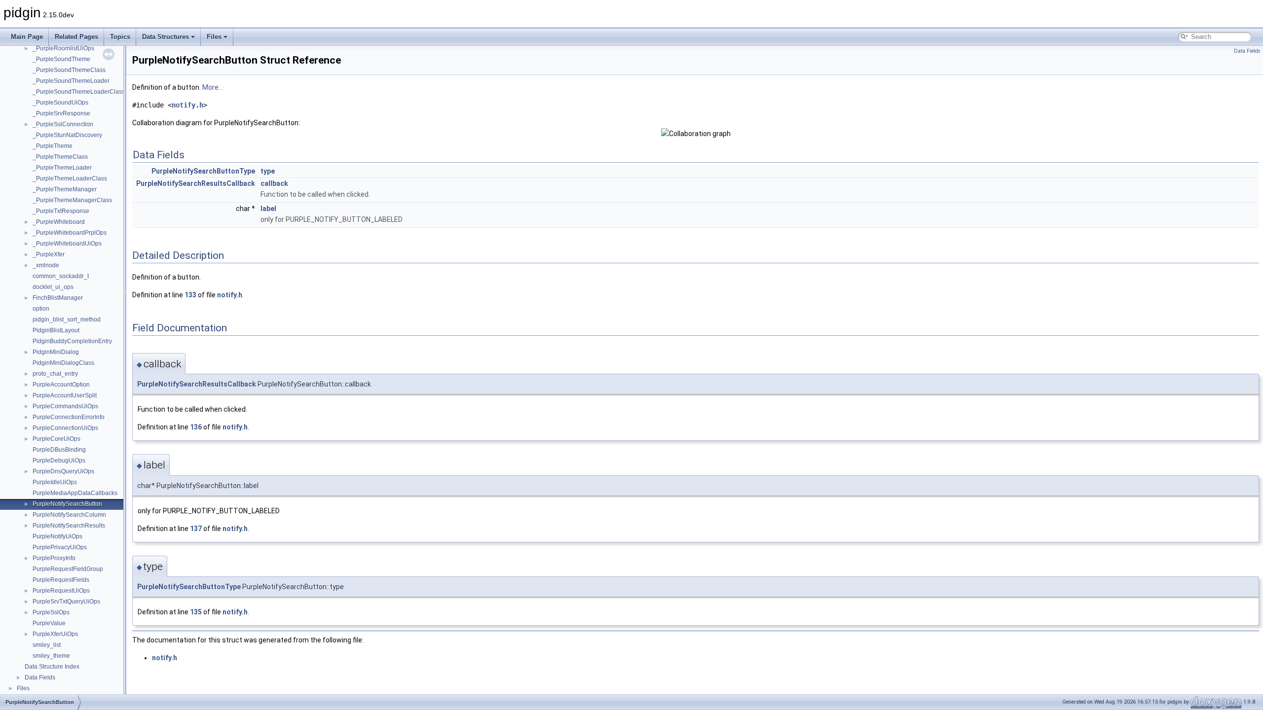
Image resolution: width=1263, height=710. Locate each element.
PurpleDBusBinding (59, 449)
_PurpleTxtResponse (61, 211)
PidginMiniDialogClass (63, 362)
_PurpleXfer (49, 254)
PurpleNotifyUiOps (57, 536)
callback (274, 183)
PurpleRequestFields (61, 579)
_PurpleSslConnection (63, 124)
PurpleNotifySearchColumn (69, 514)
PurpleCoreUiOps (56, 438)
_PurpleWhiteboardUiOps (67, 243)
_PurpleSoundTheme (61, 59)
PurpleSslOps (51, 612)
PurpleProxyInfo (54, 558)
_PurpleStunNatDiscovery (67, 135)
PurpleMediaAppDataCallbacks (75, 493)
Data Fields (40, 677)
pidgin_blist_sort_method (67, 319)
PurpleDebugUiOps (59, 460)
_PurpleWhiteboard (59, 221)
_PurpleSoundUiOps (60, 102)
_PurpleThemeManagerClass (72, 200)
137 (196, 528)
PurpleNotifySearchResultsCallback (195, 183)
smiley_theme (51, 655)
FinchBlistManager (58, 297)
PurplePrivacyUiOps (60, 547)
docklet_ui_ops (53, 287)
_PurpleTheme (53, 145)
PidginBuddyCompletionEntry (72, 341)
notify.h (187, 105)
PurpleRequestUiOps (61, 590)
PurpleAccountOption (61, 384)
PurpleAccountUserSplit (65, 395)
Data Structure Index (52, 666)
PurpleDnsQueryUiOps (63, 471)
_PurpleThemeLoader (62, 167)
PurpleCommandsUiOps (65, 406)
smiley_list (47, 644)
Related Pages (76, 36)
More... (212, 87)
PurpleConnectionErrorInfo (69, 417)
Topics (120, 36)
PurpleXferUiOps (55, 634)
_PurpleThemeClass (60, 156)
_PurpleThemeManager (65, 189)
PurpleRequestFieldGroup (68, 569)
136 (196, 427)
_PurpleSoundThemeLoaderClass (79, 91)
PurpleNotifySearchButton (67, 503)
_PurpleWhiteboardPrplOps (70, 232)
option (41, 308)
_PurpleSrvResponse (61, 113)
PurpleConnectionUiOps (65, 428)
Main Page (27, 36)
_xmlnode (46, 265)
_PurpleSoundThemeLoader (71, 80)
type (267, 171)
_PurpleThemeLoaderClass (70, 178)
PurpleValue (49, 623)
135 (196, 612)
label (268, 209)
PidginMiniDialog (56, 352)
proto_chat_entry (55, 373)
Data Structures (165, 36)
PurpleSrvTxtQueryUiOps (66, 601)
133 (190, 295)
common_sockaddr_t (61, 276)
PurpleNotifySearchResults (69, 525)
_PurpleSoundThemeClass (69, 70)
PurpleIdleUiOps (55, 482)
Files (214, 36)
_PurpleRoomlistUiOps (63, 48)
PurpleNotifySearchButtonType (203, 171)
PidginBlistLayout (56, 330)
